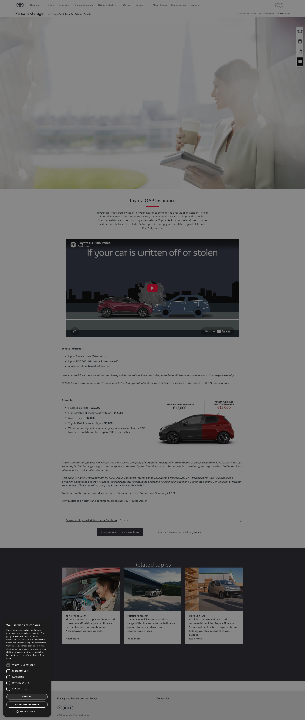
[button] (27, 712)
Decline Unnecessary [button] (27, 704)
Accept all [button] (27, 696)
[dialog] (27, 668)
